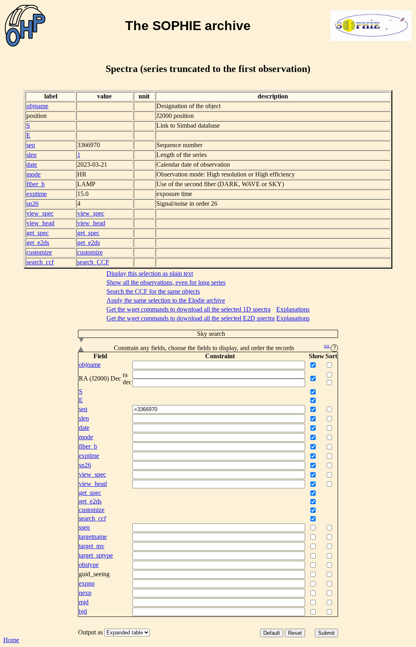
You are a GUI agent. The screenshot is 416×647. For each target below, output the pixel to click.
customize (39, 252)
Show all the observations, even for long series (165, 282)
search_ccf (40, 262)
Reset (295, 633)
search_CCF (93, 262)
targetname (93, 536)
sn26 (32, 203)
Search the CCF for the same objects (153, 291)
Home (11, 639)
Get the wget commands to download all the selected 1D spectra (188, 309)
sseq (84, 527)
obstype (89, 564)
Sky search (211, 333)
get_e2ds (37, 242)
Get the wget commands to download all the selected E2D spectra (190, 318)
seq (30, 145)
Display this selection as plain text (149, 273)
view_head (40, 223)
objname (37, 105)
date (31, 164)
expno (87, 583)
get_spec (37, 232)
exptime (36, 193)
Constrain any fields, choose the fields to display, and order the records (222, 347)
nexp (85, 592)
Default (271, 633)
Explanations (293, 309)
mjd (84, 602)
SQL (327, 346)
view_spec (40, 213)
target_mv (91, 545)
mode (33, 174)
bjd (83, 611)
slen (31, 154)
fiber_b (35, 184)
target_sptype (96, 555)
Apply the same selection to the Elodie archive (165, 300)
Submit (326, 633)
